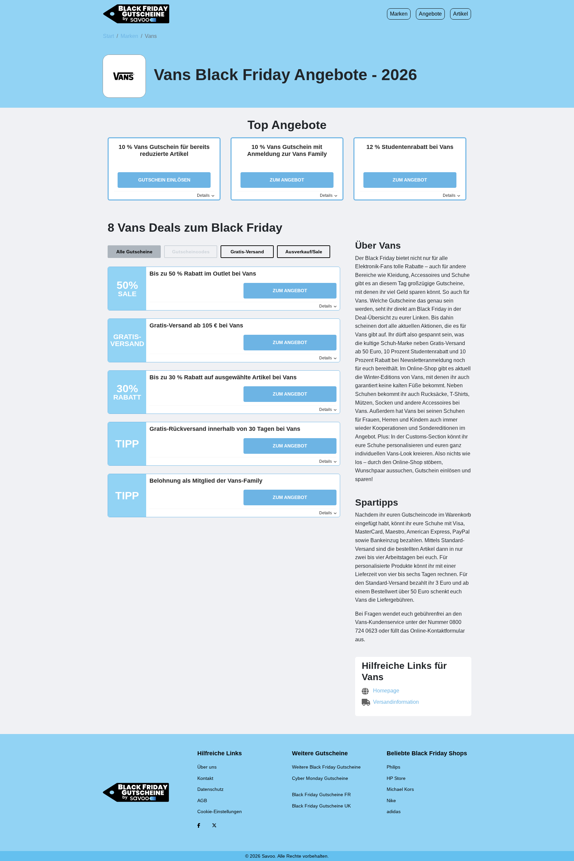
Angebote (430, 14)
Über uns (207, 767)
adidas (394, 811)
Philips (393, 767)
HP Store (396, 778)
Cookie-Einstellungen (219, 811)
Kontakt (205, 778)
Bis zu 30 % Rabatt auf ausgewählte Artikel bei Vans (223, 377)
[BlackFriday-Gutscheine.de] (136, 14)
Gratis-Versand (247, 251)
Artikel (460, 14)
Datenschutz (210, 789)
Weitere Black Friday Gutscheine (326, 767)
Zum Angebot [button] (287, 180)
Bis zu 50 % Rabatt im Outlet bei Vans (202, 273)
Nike (391, 800)
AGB (202, 800)
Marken (399, 14)
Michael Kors (400, 789)
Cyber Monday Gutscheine (320, 778)
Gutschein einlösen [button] (164, 180)
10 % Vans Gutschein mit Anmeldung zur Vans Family (287, 151)
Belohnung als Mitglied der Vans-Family (205, 480)
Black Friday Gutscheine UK (321, 805)
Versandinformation (395, 702)
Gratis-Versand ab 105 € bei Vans (196, 325)
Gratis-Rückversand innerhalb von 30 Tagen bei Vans (224, 429)
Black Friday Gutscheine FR (321, 794)
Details (204, 195)
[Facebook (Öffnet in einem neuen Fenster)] (198, 825)
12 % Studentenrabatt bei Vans (409, 147)
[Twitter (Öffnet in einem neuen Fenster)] (214, 825)
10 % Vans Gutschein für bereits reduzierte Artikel (164, 151)
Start (108, 36)
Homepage (385, 690)
